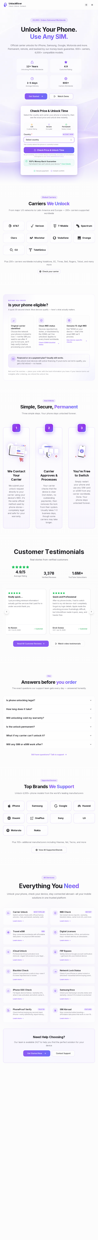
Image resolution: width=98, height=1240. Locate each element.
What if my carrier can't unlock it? (25, 735)
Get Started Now (34, 1053)
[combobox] (49, 140)
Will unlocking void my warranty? (25, 718)
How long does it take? (19, 709)
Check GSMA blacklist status (47, 344)
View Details (66, 164)
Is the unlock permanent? (20, 726)
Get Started (34, 96)
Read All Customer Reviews (29, 644)
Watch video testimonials (69, 644)
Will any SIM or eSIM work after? (24, 744)
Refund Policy (59, 156)
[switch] (86, 5)
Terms (48, 156)
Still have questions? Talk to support (47, 754)
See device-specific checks (74, 341)
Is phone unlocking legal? (20, 700)
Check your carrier (50, 271)
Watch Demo (63, 96)
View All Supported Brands (50, 850)
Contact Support (63, 1053)
